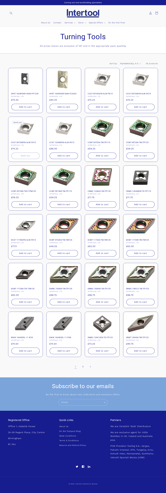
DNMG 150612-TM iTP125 (137, 289)
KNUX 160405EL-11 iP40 (60, 337)
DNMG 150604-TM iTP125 (60, 289)
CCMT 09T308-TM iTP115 (60, 191)
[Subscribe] (104, 402)
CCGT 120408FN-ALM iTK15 (61, 142)
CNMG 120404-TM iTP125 (99, 191)
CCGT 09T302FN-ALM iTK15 (100, 94)
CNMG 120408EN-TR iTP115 (138, 191)
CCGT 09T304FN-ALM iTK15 (138, 94)
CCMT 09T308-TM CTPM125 (23, 191)
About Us (63, 426)
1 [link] (75, 366)
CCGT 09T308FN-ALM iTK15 (23, 142)
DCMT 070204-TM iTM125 (60, 240)
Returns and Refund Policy (72, 445)
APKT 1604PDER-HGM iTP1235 (25, 94)
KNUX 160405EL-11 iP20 (22, 337)
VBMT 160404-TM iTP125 (137, 337)
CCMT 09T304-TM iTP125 (137, 142)
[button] (11, 13)
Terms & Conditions (69, 440)
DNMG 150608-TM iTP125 (99, 289)
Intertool (78, 484)
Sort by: (113, 63)
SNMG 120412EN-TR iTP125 (100, 337)
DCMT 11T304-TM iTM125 (99, 240)
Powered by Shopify (89, 484)
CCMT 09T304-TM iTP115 (99, 142)
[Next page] (90, 367)
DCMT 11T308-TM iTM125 (137, 240)
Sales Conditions (67, 436)
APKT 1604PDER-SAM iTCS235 (63, 94)
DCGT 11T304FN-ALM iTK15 (23, 240)
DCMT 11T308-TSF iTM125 (23, 289)
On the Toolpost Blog (70, 431)
